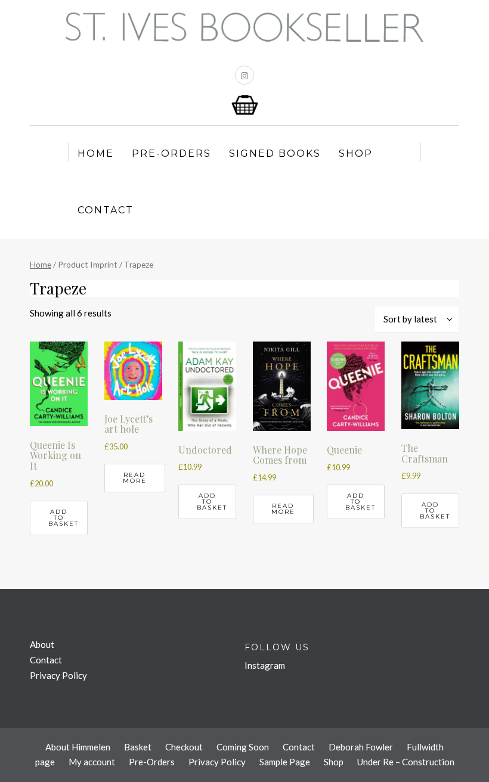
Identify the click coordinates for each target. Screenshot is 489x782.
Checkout (184, 746)
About (42, 644)
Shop (356, 153)
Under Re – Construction (405, 761)
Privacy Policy (58, 675)
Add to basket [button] (63, 517)
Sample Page (284, 761)
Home (96, 153)
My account (92, 761)
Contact (106, 210)
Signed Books (275, 153)
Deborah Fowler (361, 746)
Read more (135, 478)
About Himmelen (77, 746)
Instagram (264, 665)
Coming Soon (242, 746)
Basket (137, 746)
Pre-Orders (171, 153)
